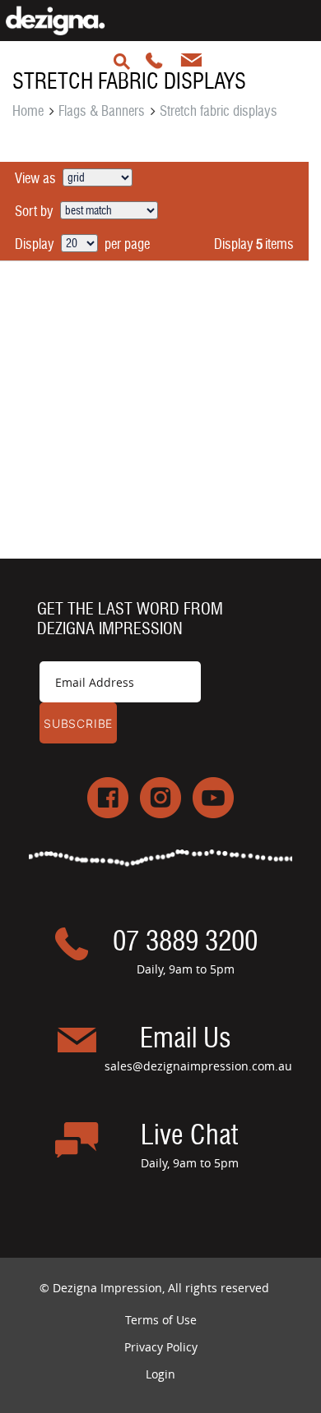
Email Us (185, 1039)
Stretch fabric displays (218, 111)
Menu (225, 61)
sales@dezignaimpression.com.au (190, 61)
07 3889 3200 (121, 61)
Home (28, 111)
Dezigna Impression (68, 20)
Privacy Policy (161, 1347)
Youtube (213, 797)
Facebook (107, 797)
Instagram (160, 797)
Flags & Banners (101, 111)
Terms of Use (161, 1320)
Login (160, 1374)
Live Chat (189, 1136)
